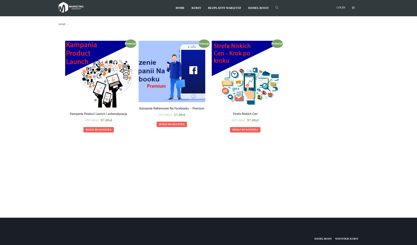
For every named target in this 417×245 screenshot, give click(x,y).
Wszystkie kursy (346, 238)
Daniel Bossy (323, 238)
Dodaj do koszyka (98, 129)
